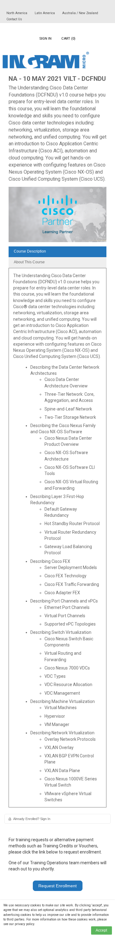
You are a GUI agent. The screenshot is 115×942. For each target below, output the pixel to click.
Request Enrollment (57, 885)
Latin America (45, 13)
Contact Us (14, 19)
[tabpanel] (57, 540)
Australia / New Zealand (80, 13)
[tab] (57, 251)
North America (17, 13)
